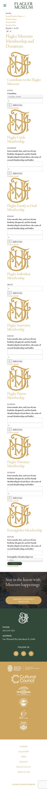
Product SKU (11, 22)
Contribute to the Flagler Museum (24, 82)
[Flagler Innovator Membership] (19, 309)
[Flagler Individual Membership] (19, 258)
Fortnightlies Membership (24, 530)
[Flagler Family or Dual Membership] (19, 190)
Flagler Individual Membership (18, 276)
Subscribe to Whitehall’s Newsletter (23, 600)
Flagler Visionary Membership (18, 464)
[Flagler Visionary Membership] (19, 446)
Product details (13, 108)
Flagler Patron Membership (16, 395)
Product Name (11, 19)
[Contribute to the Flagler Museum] (19, 64)
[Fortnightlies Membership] (19, 514)
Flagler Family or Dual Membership (22, 207)
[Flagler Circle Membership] (19, 121)
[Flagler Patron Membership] (19, 378)
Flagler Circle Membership (16, 139)
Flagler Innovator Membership (18, 327)
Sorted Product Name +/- (15, 16)
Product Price (11, 25)
